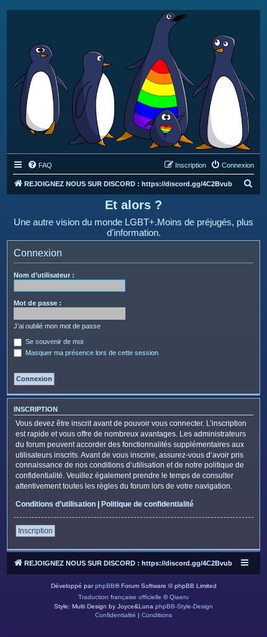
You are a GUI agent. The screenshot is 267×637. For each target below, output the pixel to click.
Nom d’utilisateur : (44, 275)
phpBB (105, 585)
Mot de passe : (37, 303)
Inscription (35, 530)
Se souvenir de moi (53, 341)
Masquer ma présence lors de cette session (91, 352)
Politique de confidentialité (147, 504)
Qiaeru (179, 597)
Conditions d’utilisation (56, 504)
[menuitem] (39, 165)
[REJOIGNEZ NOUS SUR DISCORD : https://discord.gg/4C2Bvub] (133, 79)
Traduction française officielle (119, 597)
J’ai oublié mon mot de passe (57, 326)
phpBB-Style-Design (184, 606)
